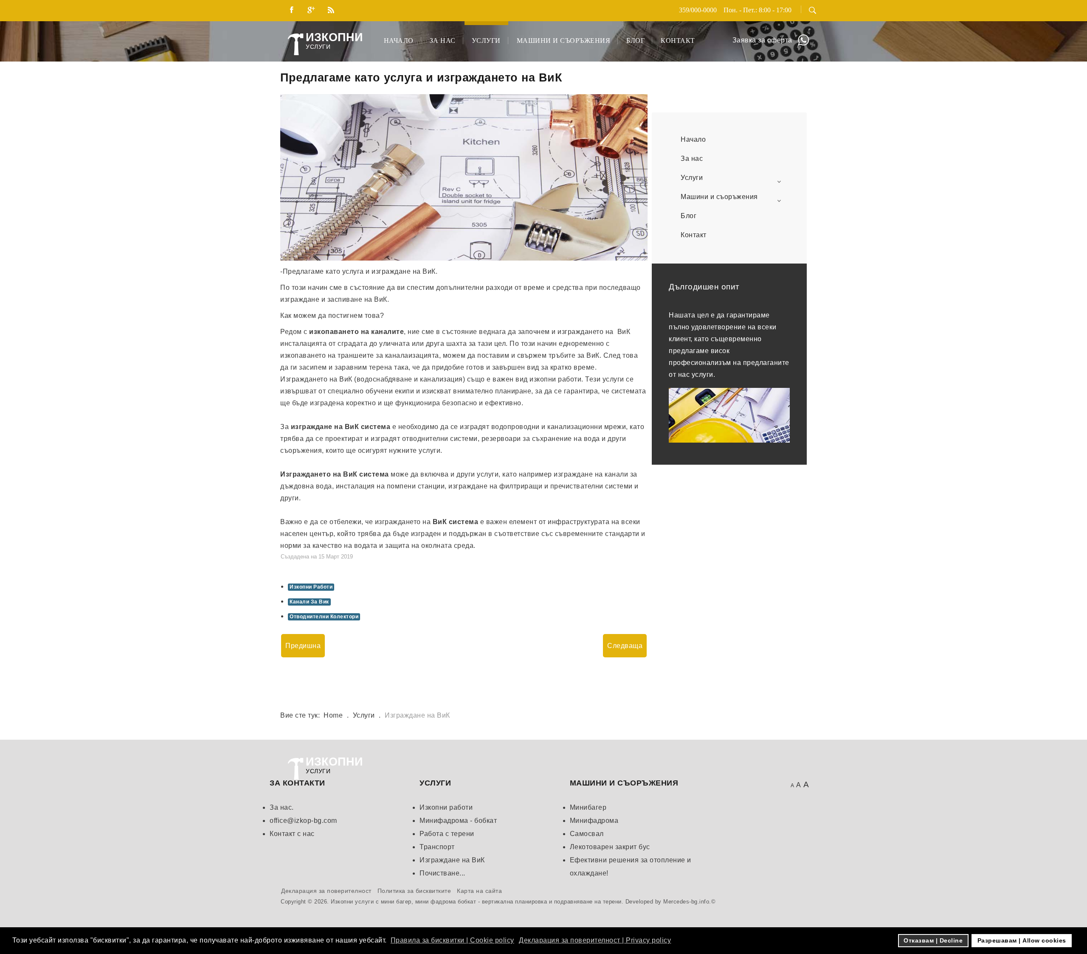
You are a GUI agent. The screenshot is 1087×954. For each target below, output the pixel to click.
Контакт (678, 40)
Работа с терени (447, 833)
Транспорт (437, 846)
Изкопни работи (446, 807)
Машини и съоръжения (564, 40)
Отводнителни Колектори (324, 617)
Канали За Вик (309, 602)
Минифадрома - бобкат (458, 820)
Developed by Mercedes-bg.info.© (670, 901)
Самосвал (587, 833)
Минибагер (588, 807)
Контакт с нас (292, 833)
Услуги (486, 40)
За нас (443, 40)
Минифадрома (594, 820)
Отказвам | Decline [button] (933, 940)
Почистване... (442, 873)
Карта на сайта (479, 890)
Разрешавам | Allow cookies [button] (1021, 940)
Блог (635, 40)
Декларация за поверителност (326, 890)
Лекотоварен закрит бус (610, 846)
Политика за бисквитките (414, 890)
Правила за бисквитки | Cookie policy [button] (452, 940)
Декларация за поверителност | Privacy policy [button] (595, 940)
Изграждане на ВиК (452, 860)
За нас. (282, 807)
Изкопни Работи (311, 587)
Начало (399, 40)
